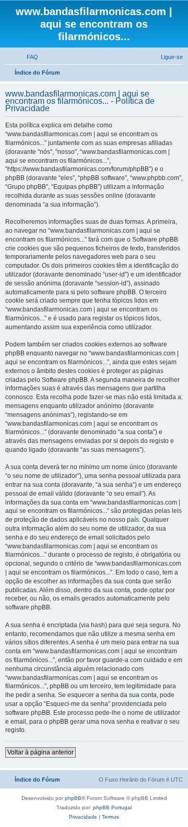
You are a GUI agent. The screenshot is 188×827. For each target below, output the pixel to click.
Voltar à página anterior (40, 752)
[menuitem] (27, 57)
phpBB (73, 798)
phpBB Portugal (112, 807)
